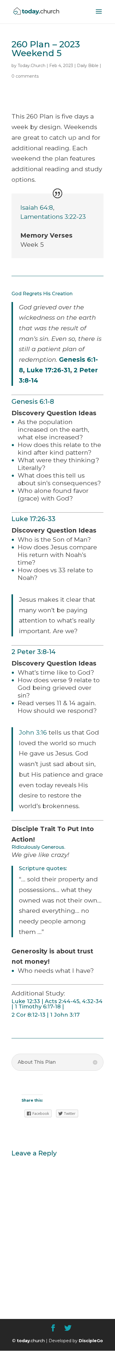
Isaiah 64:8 (36, 207)
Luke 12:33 (26, 1001)
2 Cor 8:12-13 (28, 1015)
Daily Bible (87, 65)
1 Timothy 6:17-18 (38, 1006)
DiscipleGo (91, 1340)
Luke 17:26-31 (48, 370)
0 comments (25, 76)
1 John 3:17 (65, 1015)
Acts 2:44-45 (62, 1001)
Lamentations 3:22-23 (53, 216)
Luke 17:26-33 (33, 519)
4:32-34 (92, 1001)
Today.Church (31, 65)
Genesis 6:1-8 (33, 402)
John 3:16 (33, 732)
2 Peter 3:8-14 (34, 652)
